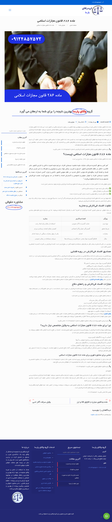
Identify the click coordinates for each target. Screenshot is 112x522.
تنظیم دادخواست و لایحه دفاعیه (42, 462)
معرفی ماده (62, 25)
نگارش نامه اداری (46, 483)
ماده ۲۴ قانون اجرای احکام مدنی (16, 165)
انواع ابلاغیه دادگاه (11, 195)
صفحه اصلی (73, 25)
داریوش (20, 181)
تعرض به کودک (20, 148)
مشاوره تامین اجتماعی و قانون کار (42, 473)
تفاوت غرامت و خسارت (18, 142)
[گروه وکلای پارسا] (93, 10)
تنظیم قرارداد (47, 458)
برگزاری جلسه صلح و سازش (43, 467)
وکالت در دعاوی (46, 479)
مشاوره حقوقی (47, 453)
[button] (106, 516)
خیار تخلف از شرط (20, 159)
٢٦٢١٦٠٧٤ (102, 467)
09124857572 (97, 2)
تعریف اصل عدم (9, 187)
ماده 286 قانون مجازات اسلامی (45, 25)
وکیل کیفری (107, 314)
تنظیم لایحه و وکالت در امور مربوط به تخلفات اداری (43, 489)
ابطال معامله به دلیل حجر (9, 191)
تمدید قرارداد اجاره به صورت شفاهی (14, 153)
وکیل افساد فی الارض (96, 279)
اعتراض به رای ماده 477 (10, 177)
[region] (70, 228)
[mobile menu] (10, 10)
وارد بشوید (94, 414)
